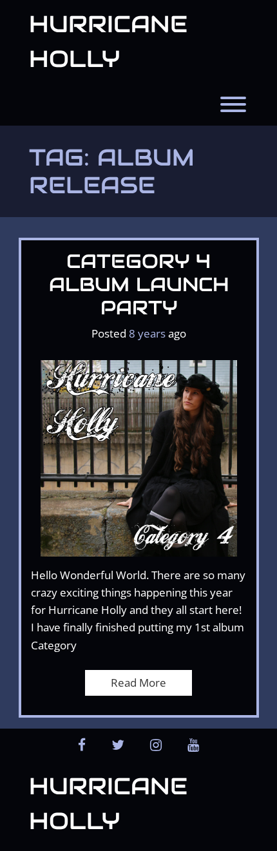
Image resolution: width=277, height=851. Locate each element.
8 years (147, 333)
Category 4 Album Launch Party (139, 284)
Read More (138, 682)
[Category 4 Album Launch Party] (139, 457)
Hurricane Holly (108, 41)
